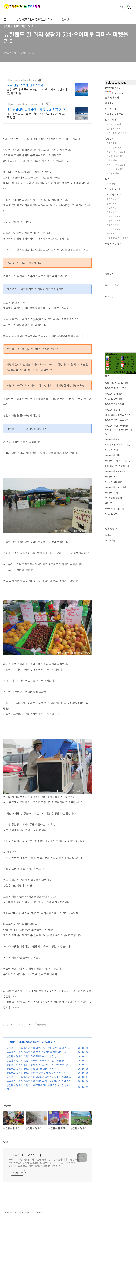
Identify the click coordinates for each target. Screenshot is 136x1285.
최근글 (108, 284)
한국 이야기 (112, 233)
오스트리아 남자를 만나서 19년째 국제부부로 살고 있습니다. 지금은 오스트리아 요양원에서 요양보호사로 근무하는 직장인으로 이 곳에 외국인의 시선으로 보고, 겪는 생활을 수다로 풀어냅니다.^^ (43, 1162)
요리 (107, 178)
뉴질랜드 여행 (121, 382)
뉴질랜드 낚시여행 (113, 398)
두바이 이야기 (113, 203)
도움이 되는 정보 (113, 243)
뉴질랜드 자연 (111, 450)
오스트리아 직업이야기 (117, 133)
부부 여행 (124, 420)
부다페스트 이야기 (115, 229)
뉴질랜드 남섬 (111, 492)
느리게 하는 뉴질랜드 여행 (117, 444)
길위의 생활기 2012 (116, 151)
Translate (117, 93)
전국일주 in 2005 (114, 143)
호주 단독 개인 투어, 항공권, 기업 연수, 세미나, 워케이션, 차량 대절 (37, 91)
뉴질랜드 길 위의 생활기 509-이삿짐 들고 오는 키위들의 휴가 (37, 1048)
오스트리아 (110, 119)
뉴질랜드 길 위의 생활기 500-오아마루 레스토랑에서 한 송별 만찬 (39, 1081)
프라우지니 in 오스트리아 (25, 1155)
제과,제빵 (111, 183)
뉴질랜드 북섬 (111, 425)
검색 (121, 6)
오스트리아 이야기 (115, 128)
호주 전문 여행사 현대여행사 (25, 85)
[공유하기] (15, 1024)
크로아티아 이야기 (115, 216)
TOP (129, 1212)
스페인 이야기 (113, 225)
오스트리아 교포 (112, 487)
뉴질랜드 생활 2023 (116, 169)
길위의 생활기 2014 (116, 160)
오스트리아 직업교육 (114, 508)
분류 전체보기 (112, 97)
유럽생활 (109, 503)
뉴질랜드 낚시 (111, 513)
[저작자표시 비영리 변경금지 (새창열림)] (41, 1024)
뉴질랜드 (11, 1042)
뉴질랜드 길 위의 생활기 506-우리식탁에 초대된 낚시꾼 (34, 1060)
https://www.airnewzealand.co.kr (25, 104)
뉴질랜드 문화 (111, 476)
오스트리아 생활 (112, 455)
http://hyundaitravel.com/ (21, 80)
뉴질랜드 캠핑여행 (113, 482)
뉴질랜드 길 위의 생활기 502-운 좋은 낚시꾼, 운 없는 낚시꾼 (36, 1072)
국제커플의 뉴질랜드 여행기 (117, 414)
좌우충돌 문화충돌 (114, 114)
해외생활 (109, 466)
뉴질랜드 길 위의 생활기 (116, 388)
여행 (124, 487)
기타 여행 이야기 (113, 194)
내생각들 (109, 103)
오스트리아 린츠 (112, 439)
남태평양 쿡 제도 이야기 (118, 238)
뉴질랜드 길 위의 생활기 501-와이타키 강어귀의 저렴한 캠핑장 (37, 1077)
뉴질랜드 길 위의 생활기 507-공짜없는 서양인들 (30, 1056)
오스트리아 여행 (114, 124)
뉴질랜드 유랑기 (112, 409)
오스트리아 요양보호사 (115, 471)
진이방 (65, 19)
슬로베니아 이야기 (115, 220)
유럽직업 (109, 382)
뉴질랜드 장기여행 (113, 393)
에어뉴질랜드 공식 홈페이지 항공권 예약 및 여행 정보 (37, 109)
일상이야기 (110, 108)
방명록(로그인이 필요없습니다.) (34, 19)
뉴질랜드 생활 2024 (116, 173)
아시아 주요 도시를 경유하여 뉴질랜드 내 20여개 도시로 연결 (37, 115)
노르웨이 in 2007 (114, 189)
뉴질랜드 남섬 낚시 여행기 (117, 460)
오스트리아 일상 (122, 466)
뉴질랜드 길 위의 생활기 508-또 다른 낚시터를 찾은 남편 (34, 1052)
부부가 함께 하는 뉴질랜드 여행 (118, 432)
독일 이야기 (112, 212)
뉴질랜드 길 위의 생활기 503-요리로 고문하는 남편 (32, 1068)
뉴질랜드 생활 (111, 420)
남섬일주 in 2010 (114, 147)
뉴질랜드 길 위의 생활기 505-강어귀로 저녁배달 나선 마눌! (36, 1064)
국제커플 (124, 425)
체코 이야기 (112, 207)
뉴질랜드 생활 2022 (116, 164)
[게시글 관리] (19, 1024)
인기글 (118, 284)
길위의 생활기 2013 (28, 1042)
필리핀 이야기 (113, 199)
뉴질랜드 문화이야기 (114, 404)
